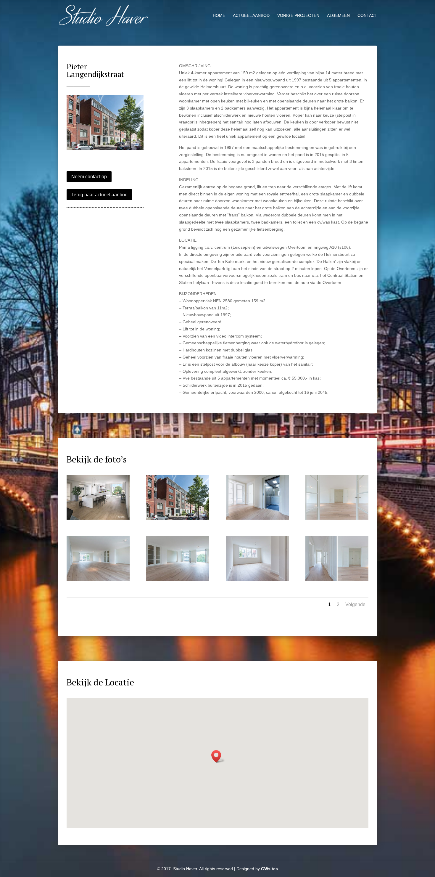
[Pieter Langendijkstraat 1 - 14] (257, 581)
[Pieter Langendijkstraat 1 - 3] (257, 519)
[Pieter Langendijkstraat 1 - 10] (177, 581)
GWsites (269, 868)
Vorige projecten (298, 15)
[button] (218, 756)
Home (219, 15)
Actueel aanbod (251, 15)
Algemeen (338, 15)
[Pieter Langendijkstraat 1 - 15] (336, 581)
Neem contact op (89, 176)
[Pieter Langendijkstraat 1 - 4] (336, 519)
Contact (367, 15)
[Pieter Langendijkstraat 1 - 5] (98, 581)
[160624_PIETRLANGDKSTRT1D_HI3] (98, 519)
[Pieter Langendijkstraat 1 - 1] (105, 149)
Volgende (355, 604)
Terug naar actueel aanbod (99, 194)
